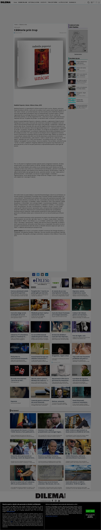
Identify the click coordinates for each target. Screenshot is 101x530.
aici (11, 521)
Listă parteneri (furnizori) (51, 516)
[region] (50, 516)
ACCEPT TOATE (90, 511)
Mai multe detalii (11, 511)
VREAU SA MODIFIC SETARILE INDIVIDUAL (90, 516)
